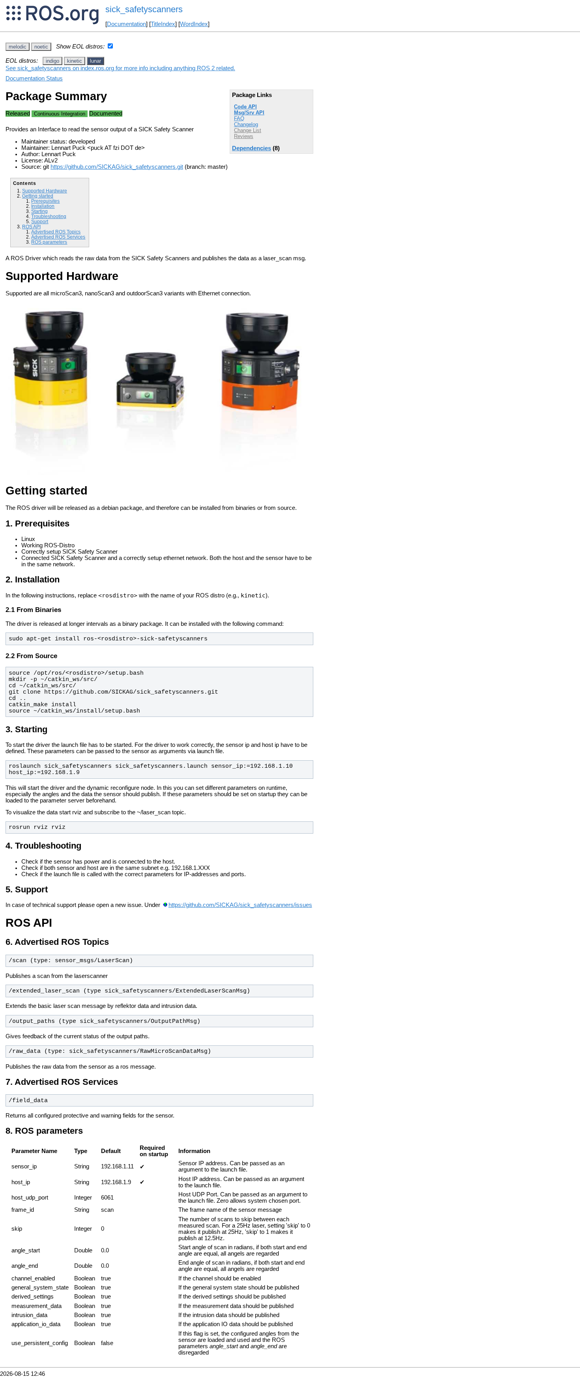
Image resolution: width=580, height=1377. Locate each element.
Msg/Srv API (249, 113)
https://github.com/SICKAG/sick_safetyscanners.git (117, 167)
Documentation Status (34, 78)
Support (39, 221)
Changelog (246, 124)
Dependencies (251, 148)
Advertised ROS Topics (55, 231)
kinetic (74, 61)
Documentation (126, 24)
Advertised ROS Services (58, 236)
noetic (41, 47)
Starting (39, 211)
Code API (245, 107)
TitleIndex (163, 24)
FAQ (239, 118)
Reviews (243, 136)
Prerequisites (45, 200)
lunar (95, 61)
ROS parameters (49, 241)
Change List (247, 130)
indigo (52, 61)
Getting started (37, 195)
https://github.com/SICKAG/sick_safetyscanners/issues (240, 905)
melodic (17, 47)
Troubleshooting (48, 216)
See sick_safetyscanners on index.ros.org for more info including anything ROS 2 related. (120, 68)
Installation (42, 206)
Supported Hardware (44, 190)
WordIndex (194, 24)
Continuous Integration (59, 114)
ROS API (31, 226)
